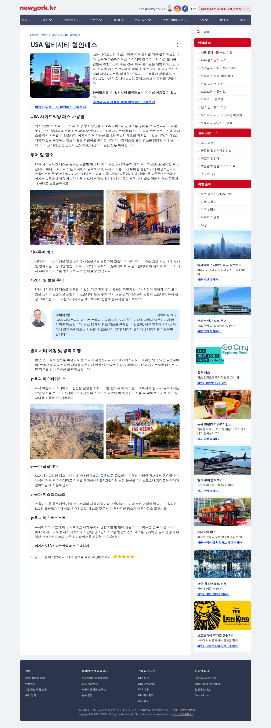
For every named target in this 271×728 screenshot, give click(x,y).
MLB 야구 (143, 689)
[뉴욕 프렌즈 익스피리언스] (222, 404)
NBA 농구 (143, 678)
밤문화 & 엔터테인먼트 (216, 150)
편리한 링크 (202, 671)
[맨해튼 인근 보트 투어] (222, 301)
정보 (28, 671)
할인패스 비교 (203, 689)
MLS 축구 (143, 701)
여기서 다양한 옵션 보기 (212, 383)
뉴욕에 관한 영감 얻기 (95, 671)
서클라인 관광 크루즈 (94, 689)
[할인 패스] (222, 352)
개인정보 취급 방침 (36, 689)
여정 (204, 225)
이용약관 (30, 684)
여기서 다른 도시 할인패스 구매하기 (60, 107)
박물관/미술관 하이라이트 (218, 166)
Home (34, 35)
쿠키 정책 (30, 695)
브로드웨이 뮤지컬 (213, 91)
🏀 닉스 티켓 (216, 52)
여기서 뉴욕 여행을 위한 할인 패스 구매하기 (124, 102)
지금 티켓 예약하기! (209, 279)
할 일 (116, 20)
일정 (243, 20)
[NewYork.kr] (38, 8)
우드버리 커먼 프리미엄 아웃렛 (221, 115)
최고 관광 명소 (90, 684)
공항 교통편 (209, 202)
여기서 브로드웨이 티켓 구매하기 (217, 646)
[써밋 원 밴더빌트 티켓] (222, 564)
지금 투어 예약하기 (209, 491)
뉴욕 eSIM (208, 209)
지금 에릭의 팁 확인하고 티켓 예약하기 (221, 542)
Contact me (202, 695)
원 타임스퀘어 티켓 (213, 107)
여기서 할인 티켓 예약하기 (213, 594)
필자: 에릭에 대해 (35, 678)
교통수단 (69, 20)
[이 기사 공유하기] (175, 45)
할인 (222, 20)
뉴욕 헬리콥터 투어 (213, 60)
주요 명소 (141, 20)
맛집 (201, 20)
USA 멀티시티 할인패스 (66, 35)
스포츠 (94, 20)
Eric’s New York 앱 (205, 678)
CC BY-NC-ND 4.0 (183, 714)
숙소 (45, 20)
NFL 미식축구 (145, 695)
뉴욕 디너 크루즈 (212, 99)
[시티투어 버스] (222, 512)
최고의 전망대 (210, 158)
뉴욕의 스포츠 (146, 671)
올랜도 (105, 475)
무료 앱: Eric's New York (217, 194)
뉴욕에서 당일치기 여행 (216, 123)
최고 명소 (207, 143)
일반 (45, 35)
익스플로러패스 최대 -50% (218, 68)
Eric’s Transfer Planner (208, 684)
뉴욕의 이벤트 (210, 217)
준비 (25, 20)
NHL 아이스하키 (147, 684)
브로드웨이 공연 (173, 20)
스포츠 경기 (209, 174)
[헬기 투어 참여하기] (222, 460)
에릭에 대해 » (166, 315)
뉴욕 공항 (87, 695)
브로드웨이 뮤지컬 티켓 (95, 678)
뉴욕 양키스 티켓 (212, 84)
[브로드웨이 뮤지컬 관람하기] (222, 615)
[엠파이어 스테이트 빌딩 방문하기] (222, 245)
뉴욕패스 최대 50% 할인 (217, 76)
